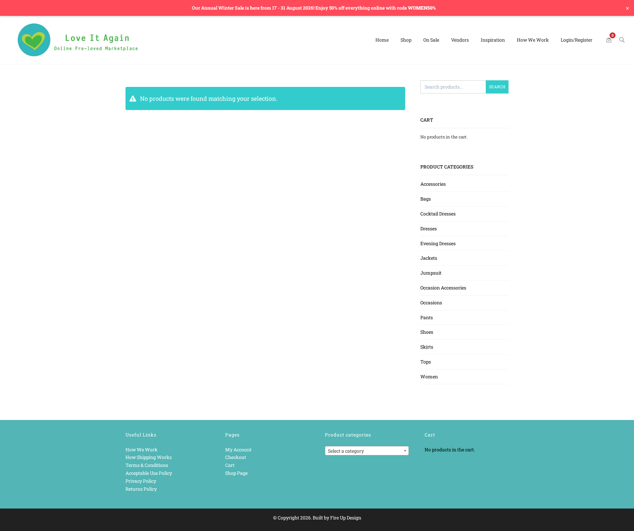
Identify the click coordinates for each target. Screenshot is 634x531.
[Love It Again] (78, 40)
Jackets (428, 258)
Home (382, 40)
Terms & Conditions (146, 465)
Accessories (433, 184)
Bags (425, 199)
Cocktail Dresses (438, 213)
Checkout (235, 457)
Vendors (460, 40)
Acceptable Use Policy (148, 473)
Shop (406, 40)
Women (429, 376)
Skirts (426, 347)
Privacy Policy (140, 481)
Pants (426, 317)
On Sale (431, 40)
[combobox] (367, 450)
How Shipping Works (148, 457)
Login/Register (576, 40)
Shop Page (236, 473)
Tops (425, 362)
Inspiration (493, 40)
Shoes (426, 332)
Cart (229, 465)
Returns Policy (141, 489)
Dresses (428, 228)
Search (497, 86)
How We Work (533, 40)
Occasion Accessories (443, 287)
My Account (238, 449)
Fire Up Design (345, 517)
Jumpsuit (430, 273)
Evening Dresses (438, 243)
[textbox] (366, 451)
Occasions (431, 302)
